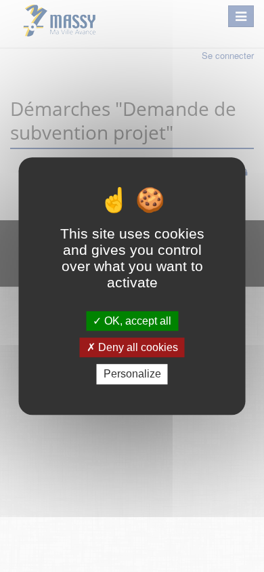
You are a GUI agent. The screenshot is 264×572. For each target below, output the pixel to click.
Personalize (132, 374)
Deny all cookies (136, 347)
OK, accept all (136, 321)
